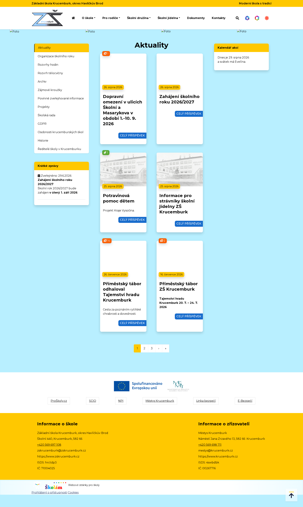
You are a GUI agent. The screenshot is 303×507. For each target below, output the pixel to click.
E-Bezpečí (245, 401)
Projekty (44, 107)
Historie (43, 140)
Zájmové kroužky (50, 90)
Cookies (73, 492)
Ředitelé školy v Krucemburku (59, 149)
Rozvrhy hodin (48, 64)
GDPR (42, 123)
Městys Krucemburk (160, 401)
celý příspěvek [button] (132, 135)
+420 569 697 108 (49, 444)
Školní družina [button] (138, 18)
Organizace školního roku (56, 56)
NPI (120, 401)
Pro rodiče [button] (110, 18)
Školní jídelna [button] (168, 18)
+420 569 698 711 (209, 444)
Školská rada (46, 115)
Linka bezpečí (206, 401)
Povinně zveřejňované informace (61, 98)
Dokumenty (196, 18)
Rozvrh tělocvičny (50, 73)
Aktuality (44, 47)
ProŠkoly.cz (59, 401)
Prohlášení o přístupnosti (49, 492)
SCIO (92, 401)
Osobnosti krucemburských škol (60, 132)
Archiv (42, 81)
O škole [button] (87, 18)
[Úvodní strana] (73, 18)
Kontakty (218, 18)
